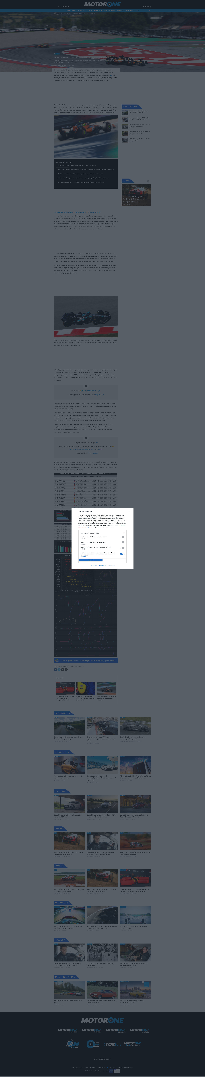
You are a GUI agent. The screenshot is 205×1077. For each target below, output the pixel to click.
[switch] (122, 537)
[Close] (130, 511)
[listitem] (102, 533)
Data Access (102, 565)
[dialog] (102, 538)
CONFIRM (91, 560)
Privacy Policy (111, 565)
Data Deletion (93, 565)
